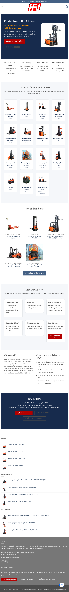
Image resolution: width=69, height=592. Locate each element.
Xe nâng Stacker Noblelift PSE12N (34, 237)
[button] (2, 7)
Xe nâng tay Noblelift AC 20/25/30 (13, 237)
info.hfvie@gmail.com (12, 557)
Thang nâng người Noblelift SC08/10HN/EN (34, 265)
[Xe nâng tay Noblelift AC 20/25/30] (13, 223)
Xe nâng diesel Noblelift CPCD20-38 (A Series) (13, 265)
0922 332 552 (11, 555)
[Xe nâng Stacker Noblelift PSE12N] (34, 223)
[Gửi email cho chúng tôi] (6, 561)
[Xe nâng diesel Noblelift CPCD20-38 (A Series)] (13, 252)
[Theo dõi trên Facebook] (3, 561)
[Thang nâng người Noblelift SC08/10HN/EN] (34, 252)
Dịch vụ (34, 586)
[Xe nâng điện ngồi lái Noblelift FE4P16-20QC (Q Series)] (55, 223)
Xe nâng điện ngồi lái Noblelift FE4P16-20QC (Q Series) (55, 237)
